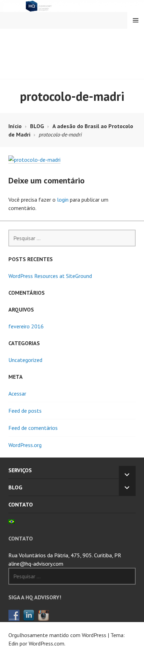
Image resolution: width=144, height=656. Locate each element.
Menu (135, 20)
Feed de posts (25, 410)
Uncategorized (25, 359)
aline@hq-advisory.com (35, 563)
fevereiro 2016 (26, 326)
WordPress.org (25, 444)
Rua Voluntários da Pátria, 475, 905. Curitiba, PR (64, 555)
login (63, 199)
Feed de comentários (33, 427)
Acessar (17, 393)
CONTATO (20, 504)
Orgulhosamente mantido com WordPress (57, 634)
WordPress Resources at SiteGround (50, 275)
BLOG (15, 487)
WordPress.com (46, 643)
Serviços (20, 470)
